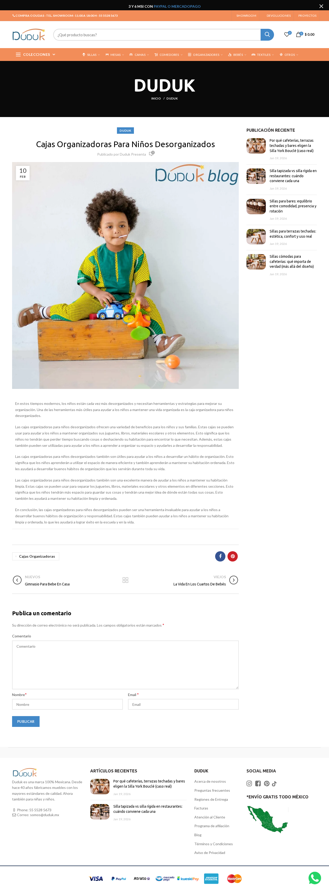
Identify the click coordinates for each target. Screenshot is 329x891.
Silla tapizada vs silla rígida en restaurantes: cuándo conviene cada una (293, 176)
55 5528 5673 (40, 810)
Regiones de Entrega (211, 799)
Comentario (21, 636)
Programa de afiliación (211, 826)
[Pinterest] (232, 556)
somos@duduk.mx (44, 815)
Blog (198, 835)
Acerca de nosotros (210, 781)
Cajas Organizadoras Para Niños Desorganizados (125, 144)
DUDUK (172, 98)
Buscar (267, 35)
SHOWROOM (246, 15)
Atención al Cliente (209, 817)
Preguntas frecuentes (212, 790)
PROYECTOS (307, 15)
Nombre (19, 694)
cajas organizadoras (37, 556)
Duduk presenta (133, 154)
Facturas (201, 808)
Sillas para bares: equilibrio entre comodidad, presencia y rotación (293, 206)
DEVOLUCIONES (279, 15)
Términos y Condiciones (213, 844)
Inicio (156, 98)
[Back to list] (125, 580)
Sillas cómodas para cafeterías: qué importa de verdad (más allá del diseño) (292, 261)
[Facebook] (220, 556)
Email (133, 694)
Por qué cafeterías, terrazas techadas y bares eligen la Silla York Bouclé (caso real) (292, 145)
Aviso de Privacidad (209, 852)
